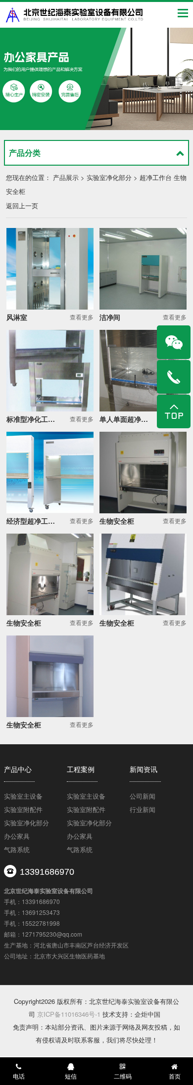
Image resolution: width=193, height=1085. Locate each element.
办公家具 (17, 836)
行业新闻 (142, 809)
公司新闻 (142, 796)
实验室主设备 (23, 796)
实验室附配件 (23, 809)
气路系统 (17, 849)
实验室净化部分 (26, 822)
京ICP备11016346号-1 (68, 1014)
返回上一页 (22, 205)
